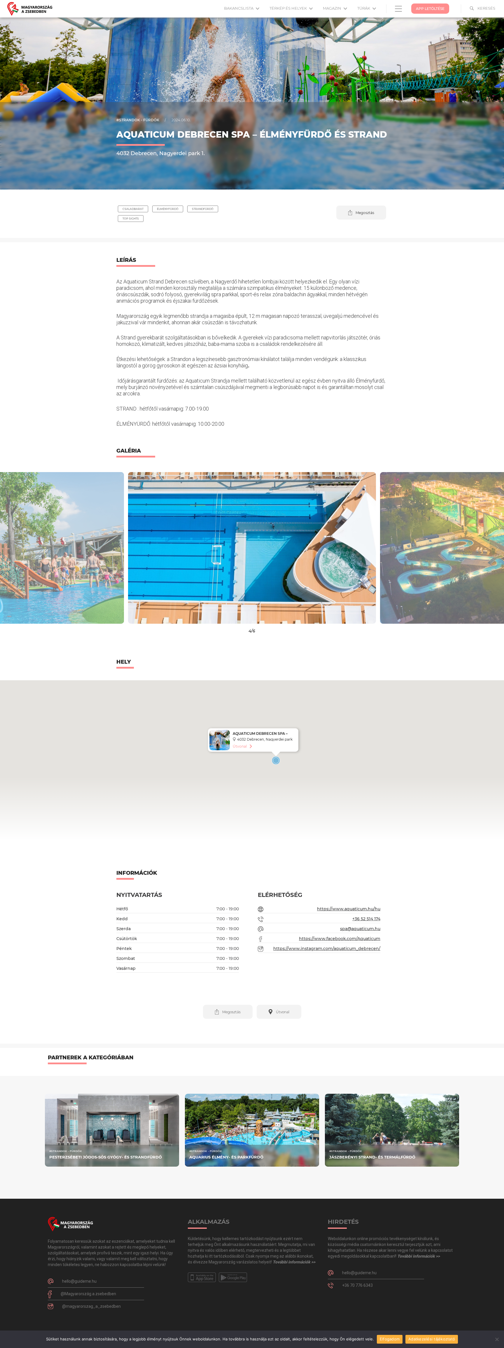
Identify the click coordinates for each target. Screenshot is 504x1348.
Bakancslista (239, 8)
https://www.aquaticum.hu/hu (348, 908)
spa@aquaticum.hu (360, 928)
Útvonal (240, 746)
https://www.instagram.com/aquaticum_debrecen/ (326, 948)
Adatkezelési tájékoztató (431, 1339)
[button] (361, 213)
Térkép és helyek (289, 8)
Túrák (364, 8)
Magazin (332, 8)
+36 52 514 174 (366, 918)
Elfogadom (390, 1339)
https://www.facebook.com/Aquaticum (339, 938)
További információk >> (294, 1262)
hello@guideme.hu (79, 1281)
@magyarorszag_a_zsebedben (91, 1306)
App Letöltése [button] (430, 8)
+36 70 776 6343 (357, 1285)
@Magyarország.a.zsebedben (88, 1293)
